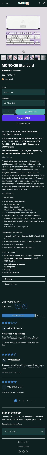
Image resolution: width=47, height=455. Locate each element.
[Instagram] (23, 451)
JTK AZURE (16, 141)
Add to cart (32, 111)
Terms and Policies (23, 447)
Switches (5, 98)
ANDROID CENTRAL (29, 131)
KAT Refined (16, 144)
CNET (4, 134)
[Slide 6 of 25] (32, 57)
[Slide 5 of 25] (26, 57)
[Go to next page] (35, 400)
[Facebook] (19, 451)
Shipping (8, 279)
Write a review (18, 315)
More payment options (23, 123)
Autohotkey (30, 247)
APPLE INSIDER (14, 134)
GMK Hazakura (29, 144)
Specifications (11, 284)
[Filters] (37, 315)
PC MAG (16, 131)
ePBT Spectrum (28, 141)
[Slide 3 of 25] (15, 57)
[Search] (7, 3)
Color (4, 87)
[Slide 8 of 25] (43, 57)
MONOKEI (25, 167)
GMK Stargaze (8, 147)
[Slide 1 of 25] (3, 57)
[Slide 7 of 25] (37, 57)
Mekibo (26, 442)
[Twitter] (27, 451)
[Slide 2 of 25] (9, 57)
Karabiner (20, 247)
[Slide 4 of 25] (20, 57)
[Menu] (2, 3)
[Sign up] (42, 431)
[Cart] (44, 3)
